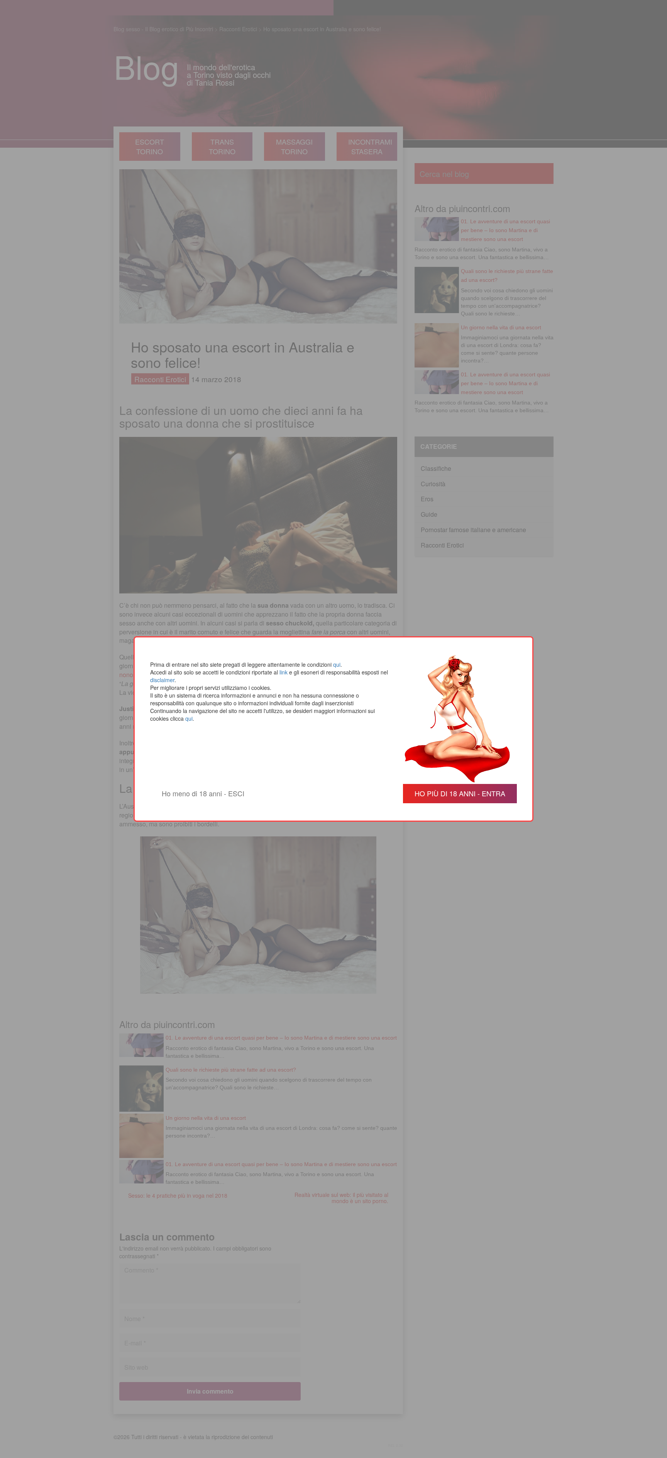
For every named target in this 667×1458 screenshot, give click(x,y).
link (283, 672)
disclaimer (162, 680)
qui (336, 664)
